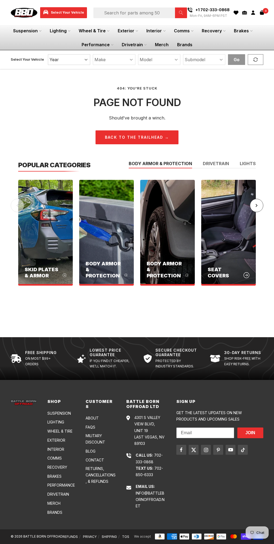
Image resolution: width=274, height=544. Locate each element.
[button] (244, 12)
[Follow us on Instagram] (206, 450)
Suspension (25, 30)
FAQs (90, 427)
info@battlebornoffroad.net (150, 499)
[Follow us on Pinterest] (218, 450)
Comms (182, 30)
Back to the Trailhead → (137, 137)
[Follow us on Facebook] (181, 450)
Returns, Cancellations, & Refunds (101, 475)
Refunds (70, 537)
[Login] (253, 12)
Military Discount (95, 438)
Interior (154, 30)
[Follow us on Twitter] (194, 450)
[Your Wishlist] (236, 12)
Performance (96, 44)
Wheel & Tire (92, 30)
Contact (95, 460)
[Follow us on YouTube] (230, 450)
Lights (248, 163)
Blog (91, 451)
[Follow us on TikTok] (243, 450)
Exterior (126, 30)
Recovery (212, 30)
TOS (125, 537)
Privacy (90, 537)
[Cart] (262, 12)
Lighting (58, 30)
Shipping (109, 537)
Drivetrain (132, 44)
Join (250, 432)
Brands (184, 44)
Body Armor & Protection (160, 163)
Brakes (241, 30)
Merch (162, 44)
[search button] (181, 12)
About (92, 418)
